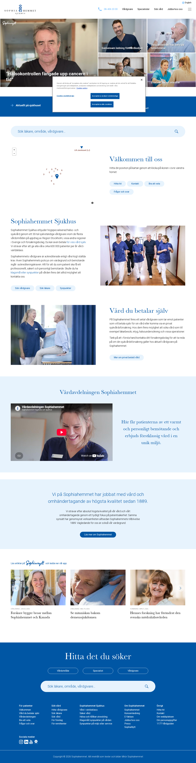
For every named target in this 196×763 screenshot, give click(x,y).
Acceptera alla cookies (102, 104)
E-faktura (128, 716)
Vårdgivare (127, 9)
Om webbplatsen (165, 716)
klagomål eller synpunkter (25, 272)
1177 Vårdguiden (165, 723)
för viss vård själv (76, 242)
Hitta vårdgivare (59, 709)
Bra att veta (154, 183)
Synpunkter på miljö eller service (96, 723)
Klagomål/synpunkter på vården (95, 720)
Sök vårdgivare (22, 288)
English (188, 2)
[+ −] (53, 176)
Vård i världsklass (89, 709)
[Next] (180, 588)
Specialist (98, 670)
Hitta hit (118, 183)
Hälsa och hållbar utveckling (93, 716)
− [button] (14, 153)
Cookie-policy (81, 88)
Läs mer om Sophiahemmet (98, 534)
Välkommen (25, 709)
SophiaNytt (129, 727)
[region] (99, 94)
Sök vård (158, 9)
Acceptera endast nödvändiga (105, 96)
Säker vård (85, 713)
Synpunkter (65, 288)
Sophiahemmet (131, 709)
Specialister (143, 9)
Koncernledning (132, 713)
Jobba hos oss (175, 9)
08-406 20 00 (111, 9)
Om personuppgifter (167, 720)
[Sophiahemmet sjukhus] (57, 176)
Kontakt (135, 183)
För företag (57, 720)
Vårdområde (63, 670)
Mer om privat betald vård (126, 357)
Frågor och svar (121, 191)
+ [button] (14, 150)
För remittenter (59, 723)
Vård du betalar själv (29, 713)
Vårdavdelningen (27, 716)
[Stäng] (141, 80)
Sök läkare (45, 288)
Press (127, 723)
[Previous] (15, 588)
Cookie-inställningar (65, 96)
